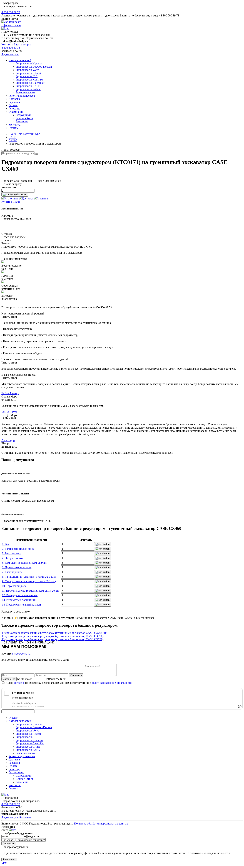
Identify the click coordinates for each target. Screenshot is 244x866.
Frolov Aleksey (10, 393)
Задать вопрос (22, 44)
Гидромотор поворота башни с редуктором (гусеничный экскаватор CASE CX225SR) (54, 632)
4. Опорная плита (12, 558)
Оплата (13, 105)
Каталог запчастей (20, 60)
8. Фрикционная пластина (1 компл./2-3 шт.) (29, 576)
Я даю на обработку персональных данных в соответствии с (69, 682)
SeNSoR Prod (9, 411)
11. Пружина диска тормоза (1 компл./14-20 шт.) (31, 590)
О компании (16, 111)
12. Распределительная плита (20, 595)
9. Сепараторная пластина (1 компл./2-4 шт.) (29, 581)
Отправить (76, 675)
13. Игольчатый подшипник (19, 599)
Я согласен (9, 859)
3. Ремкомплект (11, 553)
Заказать (21, 194)
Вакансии (22, 121)
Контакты (7, 44)
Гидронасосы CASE (28, 85)
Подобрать (8, 843)
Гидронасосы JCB (27, 76)
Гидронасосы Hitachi (28, 73)
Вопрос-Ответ (24, 118)
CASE (12, 137)
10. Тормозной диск (14, 585)
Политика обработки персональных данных (101, 823)
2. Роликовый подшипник (18, 548)
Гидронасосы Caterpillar (30, 82)
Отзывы (13, 127)
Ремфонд (14, 108)
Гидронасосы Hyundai (29, 63)
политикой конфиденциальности (111, 682)
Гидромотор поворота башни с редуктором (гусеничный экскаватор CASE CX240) (52, 639)
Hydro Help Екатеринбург (24, 133)
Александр (8, 440)
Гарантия (14, 102)
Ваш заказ (15, 21)
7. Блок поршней (12, 572)
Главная (13, 717)
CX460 (13, 140)
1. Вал (5, 544)
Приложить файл (55, 678)
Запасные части (25, 92)
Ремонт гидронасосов (22, 95)
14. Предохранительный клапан (21, 604)
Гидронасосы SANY (28, 89)
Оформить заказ (11, 25)
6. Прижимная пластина (16, 567)
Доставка (14, 98)
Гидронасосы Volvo (27, 69)
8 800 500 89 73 (10, 12)
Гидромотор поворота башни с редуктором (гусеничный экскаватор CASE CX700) (52, 636)
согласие (19, 682)
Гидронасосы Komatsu (29, 79)
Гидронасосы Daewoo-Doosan (34, 66)
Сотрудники (23, 114)
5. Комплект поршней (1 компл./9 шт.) (25, 562)
